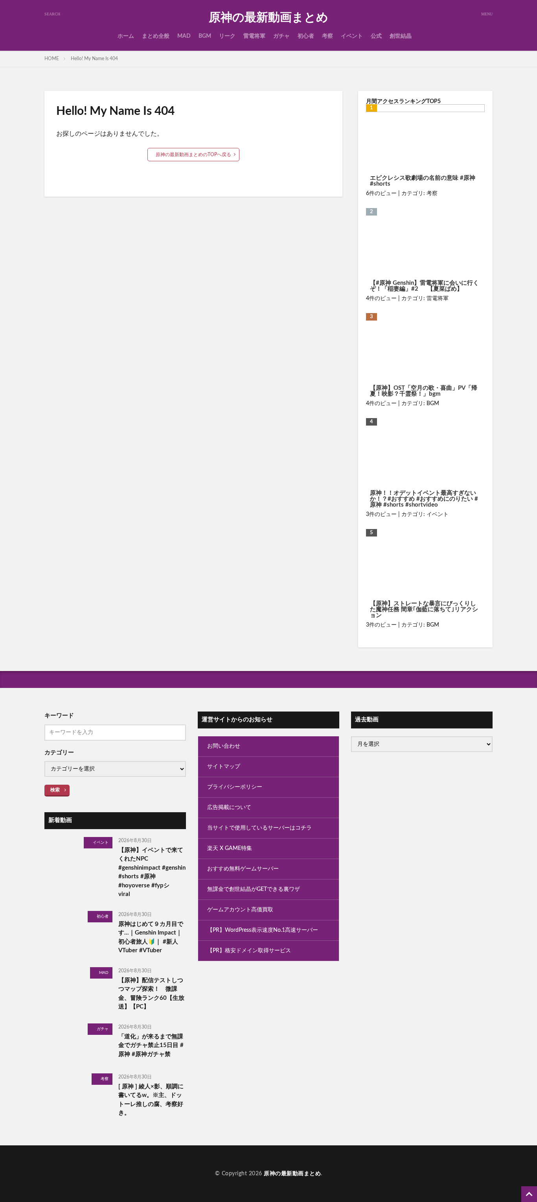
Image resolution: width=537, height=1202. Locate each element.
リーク (227, 36)
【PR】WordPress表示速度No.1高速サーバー (262, 930)
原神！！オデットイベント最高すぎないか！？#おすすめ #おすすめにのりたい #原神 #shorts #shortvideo (424, 499)
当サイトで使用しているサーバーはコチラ (259, 828)
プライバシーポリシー (234, 787)
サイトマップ (223, 766)
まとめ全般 (155, 36)
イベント (352, 36)
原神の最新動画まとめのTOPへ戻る (193, 154)
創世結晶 (401, 36)
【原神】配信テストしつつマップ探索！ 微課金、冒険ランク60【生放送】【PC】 (151, 993)
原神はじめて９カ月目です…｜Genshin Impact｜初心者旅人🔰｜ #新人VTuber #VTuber (150, 937)
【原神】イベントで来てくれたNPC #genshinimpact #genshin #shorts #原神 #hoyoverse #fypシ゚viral (152, 872)
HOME (51, 58)
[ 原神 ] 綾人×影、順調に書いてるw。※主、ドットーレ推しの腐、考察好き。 (151, 1100)
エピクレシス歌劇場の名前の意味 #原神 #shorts (422, 181)
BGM (205, 36)
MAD (184, 36)
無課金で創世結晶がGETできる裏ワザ (253, 889)
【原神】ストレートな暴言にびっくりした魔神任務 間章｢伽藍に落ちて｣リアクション (424, 609)
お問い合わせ (223, 746)
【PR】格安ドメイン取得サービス (249, 950)
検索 (55, 789)
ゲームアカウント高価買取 (240, 910)
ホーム (126, 36)
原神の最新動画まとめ (268, 18)
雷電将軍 (254, 36)
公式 (376, 36)
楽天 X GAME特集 (229, 848)
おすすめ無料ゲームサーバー (243, 869)
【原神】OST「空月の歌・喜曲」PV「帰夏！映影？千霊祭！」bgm (423, 391)
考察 (327, 36)
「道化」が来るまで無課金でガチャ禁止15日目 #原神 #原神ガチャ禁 (151, 1045)
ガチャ (281, 36)
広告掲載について (229, 807)
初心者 (306, 36)
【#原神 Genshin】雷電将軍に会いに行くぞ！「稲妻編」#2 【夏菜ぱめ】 (424, 286)
